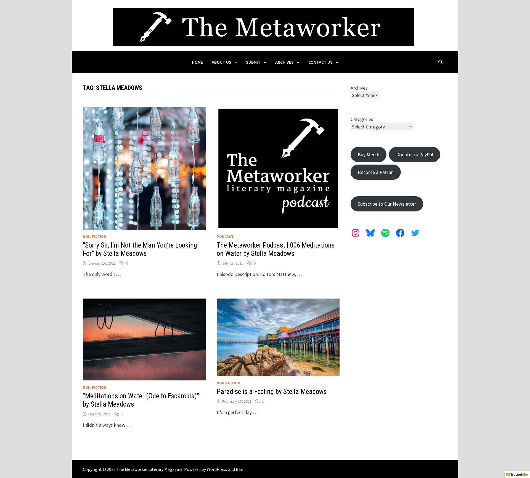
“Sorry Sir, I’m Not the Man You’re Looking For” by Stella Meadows (140, 249)
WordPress (217, 469)
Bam (240, 469)
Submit (253, 62)
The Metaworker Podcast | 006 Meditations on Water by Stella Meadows (276, 249)
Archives (284, 62)
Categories (362, 119)
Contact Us (320, 62)
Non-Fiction (94, 236)
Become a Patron (376, 172)
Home (197, 62)
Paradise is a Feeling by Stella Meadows (272, 392)
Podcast (225, 236)
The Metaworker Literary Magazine (149, 469)
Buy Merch (368, 154)
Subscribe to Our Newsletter (387, 204)
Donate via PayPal (414, 154)
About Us (221, 62)
